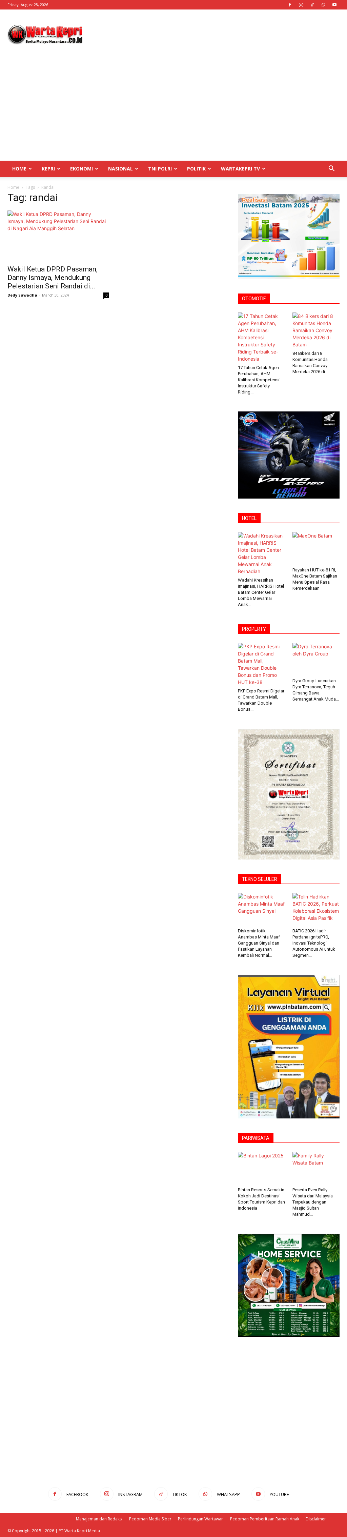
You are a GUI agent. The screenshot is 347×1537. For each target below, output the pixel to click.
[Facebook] (290, 4)
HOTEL (249, 518)
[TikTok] (312, 4)
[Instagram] (301, 4)
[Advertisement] (216, 34)
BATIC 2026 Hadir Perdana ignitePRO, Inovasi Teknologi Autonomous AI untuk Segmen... (313, 943)
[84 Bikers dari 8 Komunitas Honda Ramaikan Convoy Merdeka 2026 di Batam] (316, 330)
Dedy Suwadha (22, 295)
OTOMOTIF (254, 298)
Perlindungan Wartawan (201, 1519)
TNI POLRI (160, 168)
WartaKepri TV (240, 168)
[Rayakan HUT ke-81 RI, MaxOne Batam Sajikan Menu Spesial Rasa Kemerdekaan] (316, 548)
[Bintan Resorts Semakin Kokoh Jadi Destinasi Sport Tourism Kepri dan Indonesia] (261, 1168)
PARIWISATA (255, 1138)
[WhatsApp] (323, 4)
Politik (196, 168)
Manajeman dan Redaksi (99, 1519)
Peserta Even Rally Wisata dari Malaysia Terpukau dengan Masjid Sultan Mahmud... (312, 1202)
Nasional (120, 168)
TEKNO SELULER (259, 879)
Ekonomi (81, 168)
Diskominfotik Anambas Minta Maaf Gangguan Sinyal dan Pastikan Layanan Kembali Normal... (259, 943)
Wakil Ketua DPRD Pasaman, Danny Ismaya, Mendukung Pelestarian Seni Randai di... (52, 277)
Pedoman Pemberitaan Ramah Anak (264, 1519)
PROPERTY (254, 629)
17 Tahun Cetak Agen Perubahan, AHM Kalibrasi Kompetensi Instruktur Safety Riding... (259, 380)
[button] (331, 169)
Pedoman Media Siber (150, 1519)
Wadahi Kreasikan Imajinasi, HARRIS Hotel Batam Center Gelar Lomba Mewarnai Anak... (261, 592)
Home (19, 168)
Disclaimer (316, 1519)
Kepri (48, 168)
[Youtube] (334, 4)
